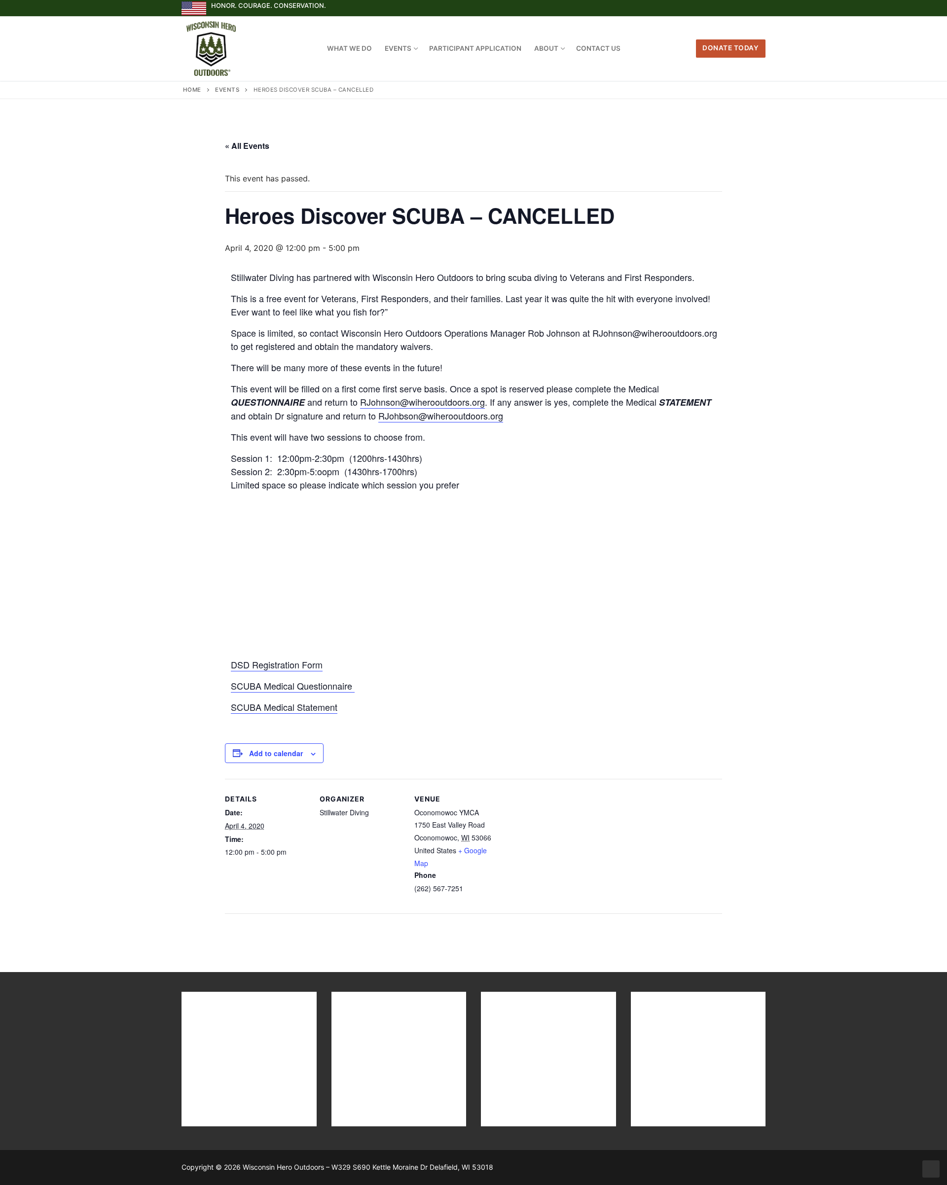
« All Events (247, 145)
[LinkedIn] (757, 8)
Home (192, 89)
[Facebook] (721, 8)
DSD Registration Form (277, 664)
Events (227, 89)
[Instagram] (740, 8)
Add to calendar (276, 753)
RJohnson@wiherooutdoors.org (422, 401)
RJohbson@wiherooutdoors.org (440, 415)
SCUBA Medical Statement (284, 706)
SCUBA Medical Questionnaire (293, 685)
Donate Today (730, 48)
